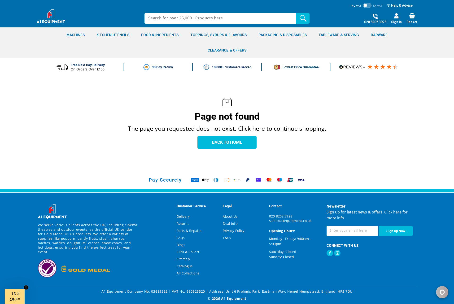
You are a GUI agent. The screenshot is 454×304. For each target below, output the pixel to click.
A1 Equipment (233, 298)
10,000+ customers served (231, 67)
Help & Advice (402, 5)
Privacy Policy (233, 230)
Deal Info (230, 223)
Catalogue (185, 266)
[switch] (367, 5)
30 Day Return (162, 67)
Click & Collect (188, 252)
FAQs (181, 237)
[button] (15, 296)
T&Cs (227, 237)
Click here (392, 212)
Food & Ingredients (160, 35)
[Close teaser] (26, 287)
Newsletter (336, 206)
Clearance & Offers (227, 50)
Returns (183, 223)
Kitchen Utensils (112, 35)
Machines (75, 35)
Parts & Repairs (189, 230)
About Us (230, 216)
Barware (379, 35)
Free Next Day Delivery (88, 65)
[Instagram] (337, 253)
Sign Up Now (395, 231)
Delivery (183, 216)
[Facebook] (330, 253)
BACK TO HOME (227, 142)
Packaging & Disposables (282, 35)
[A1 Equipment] (51, 16)
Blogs (181, 245)
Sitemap (183, 259)
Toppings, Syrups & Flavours (218, 35)
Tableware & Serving (339, 35)
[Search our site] (304, 18)
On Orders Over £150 (88, 69)
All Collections (188, 273)
